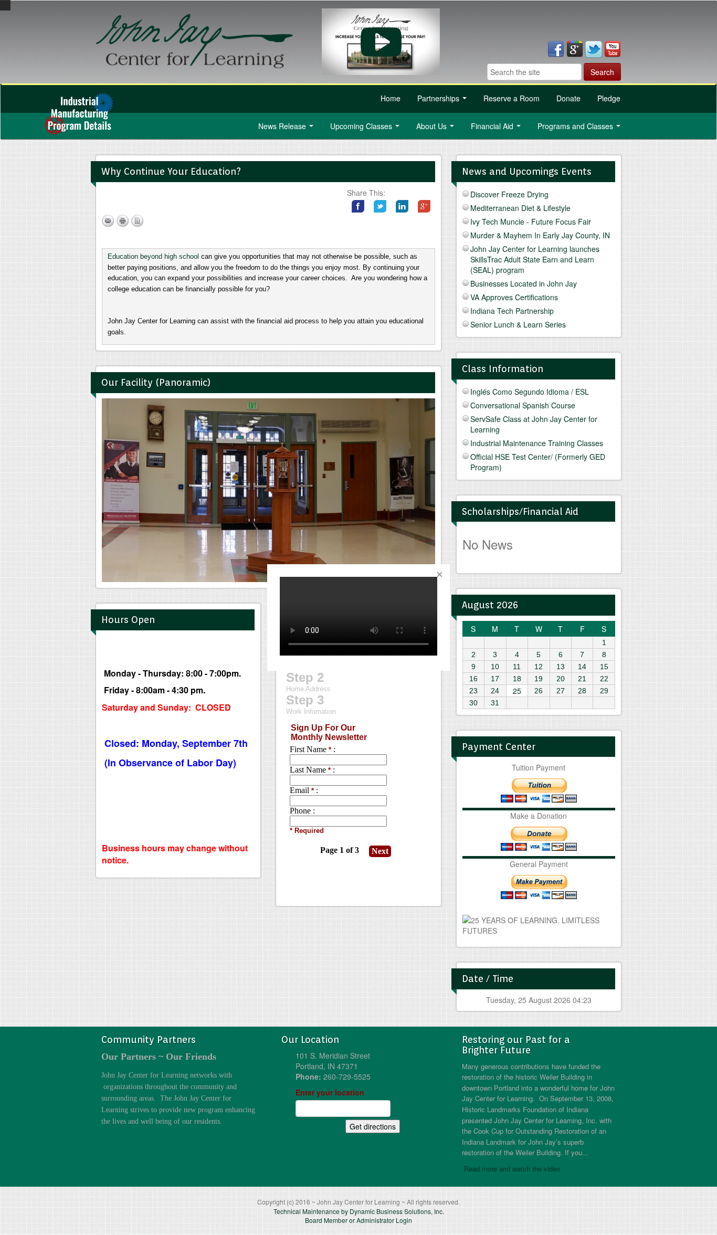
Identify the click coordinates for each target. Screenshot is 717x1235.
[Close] (439, 574)
